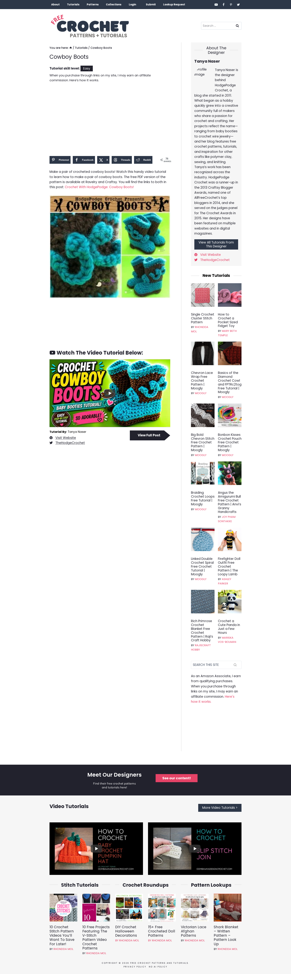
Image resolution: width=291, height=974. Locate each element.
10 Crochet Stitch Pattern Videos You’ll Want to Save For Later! (62, 935)
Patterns (93, 4)
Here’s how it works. (84, 80)
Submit (151, 4)
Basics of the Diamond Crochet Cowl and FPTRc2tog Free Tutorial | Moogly (229, 382)
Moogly (200, 393)
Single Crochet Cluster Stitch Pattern (202, 318)
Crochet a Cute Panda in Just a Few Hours (229, 627)
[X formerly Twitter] (238, 4)
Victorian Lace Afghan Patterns (193, 931)
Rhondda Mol (63, 949)
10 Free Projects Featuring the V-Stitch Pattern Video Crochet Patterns (96, 937)
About (55, 4)
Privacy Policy (135, 966)
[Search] (235, 665)
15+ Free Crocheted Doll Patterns (161, 931)
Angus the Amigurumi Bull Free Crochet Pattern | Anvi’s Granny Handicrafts (229, 502)
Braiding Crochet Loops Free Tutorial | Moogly (203, 498)
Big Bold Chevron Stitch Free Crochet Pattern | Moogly (202, 442)
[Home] (70, 48)
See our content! (176, 778)
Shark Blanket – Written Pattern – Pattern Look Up (226, 935)
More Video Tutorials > (219, 807)
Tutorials (73, 4)
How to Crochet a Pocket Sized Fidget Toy (228, 320)
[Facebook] (223, 4)
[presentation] (203, 295)
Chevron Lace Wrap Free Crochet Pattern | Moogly (202, 380)
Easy (86, 68)
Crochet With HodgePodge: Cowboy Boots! (99, 187)
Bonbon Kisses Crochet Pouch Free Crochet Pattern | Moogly (229, 442)
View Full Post (149, 435)
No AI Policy (158, 966)
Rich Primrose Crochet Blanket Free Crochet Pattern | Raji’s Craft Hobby (202, 630)
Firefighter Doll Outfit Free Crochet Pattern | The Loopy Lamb (229, 566)
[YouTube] (216, 4)
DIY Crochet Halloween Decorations (126, 931)
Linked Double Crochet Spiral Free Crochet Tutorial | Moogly (202, 566)
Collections (113, 4)
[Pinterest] (231, 4)
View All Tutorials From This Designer (216, 244)
